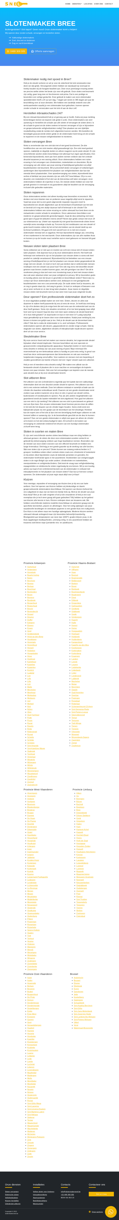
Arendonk (31, 572)
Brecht (30, 609)
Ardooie (30, 799)
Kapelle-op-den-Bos (80, 645)
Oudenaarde (32, 1098)
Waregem (31, 947)
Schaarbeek (79, 1003)
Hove (29, 656)
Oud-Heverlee (77, 693)
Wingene (31, 958)
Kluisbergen (32, 1042)
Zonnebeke (32, 964)
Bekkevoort (76, 581)
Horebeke (31, 1036)
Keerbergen (76, 648)
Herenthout (32, 645)
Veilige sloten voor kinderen (43, 1192)
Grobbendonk (33, 634)
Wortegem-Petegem (35, 1137)
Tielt (29, 936)
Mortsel (30, 704)
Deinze (30, 1000)
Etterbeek (78, 986)
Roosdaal (75, 701)
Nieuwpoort (32, 905)
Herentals (31, 642)
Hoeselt (79, 849)
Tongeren (80, 905)
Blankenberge (33, 807)
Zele (29, 1140)
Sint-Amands (32, 746)
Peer (78, 894)
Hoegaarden (76, 631)
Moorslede (31, 902)
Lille (29, 679)
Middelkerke (32, 899)
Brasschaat (32, 606)
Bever (74, 586)
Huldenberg (76, 639)
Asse (73, 572)
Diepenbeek (81, 813)
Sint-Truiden (81, 899)
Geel (29, 631)
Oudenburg (32, 916)
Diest (73, 598)
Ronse (30, 1101)
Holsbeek (75, 637)
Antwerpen (32, 570)
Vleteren (31, 944)
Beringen (80, 799)
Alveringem (32, 793)
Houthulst (31, 844)
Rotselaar (75, 704)
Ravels (30, 726)
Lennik (74, 662)
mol (28, 701)
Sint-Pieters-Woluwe (82, 1020)
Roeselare (31, 925)
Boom (29, 595)
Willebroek (31, 768)
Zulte (29, 1154)
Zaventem (75, 740)
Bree (78, 810)
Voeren (79, 908)
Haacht (74, 620)
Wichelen (31, 1134)
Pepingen (75, 698)
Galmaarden (76, 606)
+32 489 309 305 (67, 1195)
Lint (28, 684)
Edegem (31, 623)
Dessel (30, 614)
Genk (78, 818)
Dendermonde (33, 1006)
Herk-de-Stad (82, 841)
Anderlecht (78, 978)
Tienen (74, 726)
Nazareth (31, 1087)
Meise (74, 684)
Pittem (30, 919)
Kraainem (75, 656)
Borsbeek (31, 600)
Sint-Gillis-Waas (34, 1103)
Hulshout (31, 659)
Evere (76, 989)
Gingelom (80, 821)
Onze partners (97, 1212)
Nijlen (29, 709)
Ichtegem (31, 846)
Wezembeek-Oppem (80, 737)
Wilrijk (30, 765)
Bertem (74, 584)
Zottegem (31, 1151)
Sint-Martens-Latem (35, 1112)
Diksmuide (31, 830)
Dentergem (32, 827)
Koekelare (31, 863)
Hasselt (79, 832)
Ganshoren (78, 992)
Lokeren (30, 1067)
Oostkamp (31, 911)
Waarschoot (32, 1123)
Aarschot (75, 567)
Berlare (30, 986)
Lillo (29, 681)
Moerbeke (31, 1084)
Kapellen (31, 665)
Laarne (30, 1053)
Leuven (74, 665)
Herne (74, 628)
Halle (73, 623)
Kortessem (81, 857)
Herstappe (80, 844)
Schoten (30, 743)
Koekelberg (79, 997)
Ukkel (76, 1022)
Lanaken (80, 860)
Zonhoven (80, 913)
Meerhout (31, 693)
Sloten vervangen (12, 1192)
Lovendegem (32, 1070)
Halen (79, 824)
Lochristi (31, 1064)
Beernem (31, 804)
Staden (30, 933)
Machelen (75, 681)
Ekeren (30, 625)
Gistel (29, 832)
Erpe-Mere (31, 1014)
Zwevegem (32, 969)
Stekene (30, 1117)
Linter (73, 673)
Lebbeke (31, 1056)
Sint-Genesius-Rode (80, 709)
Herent (74, 625)
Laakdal (30, 673)
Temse (30, 1120)
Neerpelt (80, 880)
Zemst (74, 743)
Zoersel (30, 782)
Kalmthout (31, 662)
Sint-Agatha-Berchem (83, 1006)
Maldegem (31, 1076)
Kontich (30, 670)
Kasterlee (31, 667)
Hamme (30, 1031)
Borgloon (80, 807)
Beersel (74, 575)
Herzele (30, 1034)
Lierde (30, 1062)
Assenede (31, 983)
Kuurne (30, 874)
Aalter (29, 980)
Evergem (31, 1017)
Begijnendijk (76, 578)
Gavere (30, 1020)
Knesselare (32, 1045)
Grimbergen (76, 617)
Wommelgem (33, 771)
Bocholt (79, 804)
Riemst (79, 897)
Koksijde (31, 866)
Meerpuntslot (38, 1204)
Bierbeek (75, 589)
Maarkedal (31, 1073)
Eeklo (29, 1011)
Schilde (30, 740)
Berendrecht (32, 612)
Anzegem (31, 796)
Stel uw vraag (101, 1194)
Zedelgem (31, 961)
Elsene (77, 983)
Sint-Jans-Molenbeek (83, 1011)
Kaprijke (31, 1039)
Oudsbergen (81, 888)
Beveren (31, 989)
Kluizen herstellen (12, 1201)
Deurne (30, 617)
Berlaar (30, 586)
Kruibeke (31, 1048)
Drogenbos (76, 603)
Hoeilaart (75, 634)
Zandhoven (32, 776)
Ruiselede (31, 927)
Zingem (30, 1145)
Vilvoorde (75, 732)
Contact (109, 4)
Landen (74, 659)
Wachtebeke (32, 1129)
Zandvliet (31, 779)
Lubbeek (75, 679)
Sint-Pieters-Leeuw (79, 712)
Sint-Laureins (33, 1106)
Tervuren (75, 721)
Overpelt (80, 891)
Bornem (30, 598)
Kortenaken (76, 651)
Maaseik (80, 871)
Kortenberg (76, 653)
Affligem (75, 570)
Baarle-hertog (33, 575)
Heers (79, 838)
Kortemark (31, 869)
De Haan (31, 818)
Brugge (30, 813)
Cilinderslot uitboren (13, 1204)
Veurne (30, 941)
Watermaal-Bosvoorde (83, 1028)
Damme (30, 816)
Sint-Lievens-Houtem (36, 1109)
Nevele (30, 1089)
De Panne (31, 821)
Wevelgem (31, 953)
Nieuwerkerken (82, 883)
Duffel (29, 620)
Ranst (29, 723)
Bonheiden (32, 592)
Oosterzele (32, 1095)
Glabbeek (75, 612)
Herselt (30, 648)
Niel (29, 707)
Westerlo (31, 760)
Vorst (76, 1025)
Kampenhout (76, 642)
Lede (29, 1059)
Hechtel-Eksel (82, 835)
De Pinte (31, 997)
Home (67, 4)
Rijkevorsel (32, 732)
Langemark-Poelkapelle (37, 877)
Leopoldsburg (82, 863)
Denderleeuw (33, 1003)
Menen (30, 891)
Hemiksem (31, 639)
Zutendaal (80, 916)
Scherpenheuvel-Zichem (82, 707)
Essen (30, 628)
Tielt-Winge (76, 723)
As (77, 796)
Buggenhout (32, 994)
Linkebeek (75, 670)
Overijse (75, 695)
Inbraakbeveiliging (40, 1195)
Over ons (98, 4)
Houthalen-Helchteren (85, 852)
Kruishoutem (32, 1050)
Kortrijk (30, 871)
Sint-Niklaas (32, 1115)
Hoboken (31, 651)
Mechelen (31, 690)
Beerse (30, 584)
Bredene (31, 810)
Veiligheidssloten (11, 1198)
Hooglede (31, 841)
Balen (29, 578)
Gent (29, 1022)
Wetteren (31, 1131)
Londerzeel (76, 676)
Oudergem (78, 1000)
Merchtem (75, 687)
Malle (29, 687)
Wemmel (75, 734)
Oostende (31, 908)
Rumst (30, 734)
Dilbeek (74, 600)
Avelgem (31, 802)
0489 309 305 (17, 51)
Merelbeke (31, 1081)
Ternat (74, 718)
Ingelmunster (32, 852)
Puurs (29, 721)
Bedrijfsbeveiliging (40, 1201)
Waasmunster (33, 1126)
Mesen (30, 894)
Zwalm (30, 1157)
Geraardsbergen (34, 1025)
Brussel (77, 980)
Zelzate (30, 1143)
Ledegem (31, 880)
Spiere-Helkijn (33, 930)
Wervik (30, 950)
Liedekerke (76, 667)
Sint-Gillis (78, 1008)
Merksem (31, 698)
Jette (76, 994)
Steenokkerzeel (78, 715)
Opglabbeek (81, 885)
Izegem (30, 855)
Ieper (29, 849)
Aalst (29, 978)
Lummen (80, 869)
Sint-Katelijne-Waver (36, 748)
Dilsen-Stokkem (83, 816)
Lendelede (31, 883)
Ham (78, 827)
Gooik (74, 614)
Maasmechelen (82, 874)
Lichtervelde (32, 885)
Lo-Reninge (32, 888)
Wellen (79, 911)
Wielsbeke (31, 955)
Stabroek (31, 751)
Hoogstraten (32, 653)
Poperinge (31, 922)
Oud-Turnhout (33, 715)
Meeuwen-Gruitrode (84, 877)
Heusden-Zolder (83, 846)
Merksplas (31, 695)
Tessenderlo (81, 902)
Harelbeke (31, 835)
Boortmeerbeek (78, 592)
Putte (29, 718)
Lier (29, 676)
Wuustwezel (32, 774)
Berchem (31, 581)
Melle (29, 1078)
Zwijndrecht (32, 785)
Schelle (30, 737)
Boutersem (76, 595)
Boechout (31, 589)
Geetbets (75, 609)
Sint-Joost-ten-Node (82, 1014)
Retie (29, 729)
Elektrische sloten (12, 1195)
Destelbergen (33, 1008)
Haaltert (30, 1028)
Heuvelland (32, 838)
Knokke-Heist (33, 860)
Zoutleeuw (76, 746)
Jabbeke (31, 857)
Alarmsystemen (39, 1198)
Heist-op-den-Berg (35, 637)
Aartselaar (31, 567)
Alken (78, 793)
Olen (29, 712)
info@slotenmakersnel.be (70, 1192)
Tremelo (74, 729)
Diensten (76, 4)
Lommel (79, 866)
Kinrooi (79, 855)
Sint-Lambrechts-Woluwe (84, 1017)
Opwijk (74, 690)
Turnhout (31, 754)
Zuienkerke (32, 966)
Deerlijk (30, 824)
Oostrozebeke (33, 913)
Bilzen (79, 802)
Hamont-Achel (82, 830)
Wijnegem (31, 762)
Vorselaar (31, 757)
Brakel (30, 992)
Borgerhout (32, 603)
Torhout (30, 939)
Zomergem (32, 1148)
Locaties (88, 4)
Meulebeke (32, 897)
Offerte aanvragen (44, 51)
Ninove (30, 1092)
